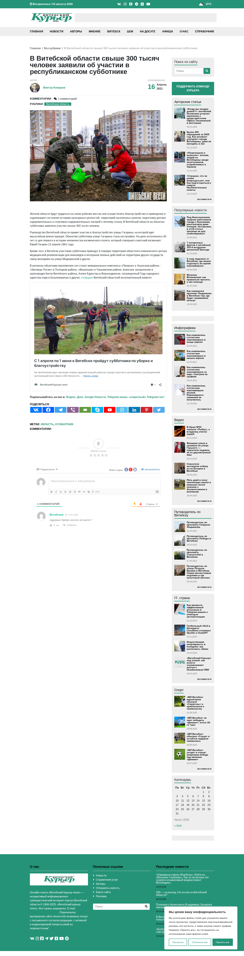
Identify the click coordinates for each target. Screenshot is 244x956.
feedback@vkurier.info (44, 912)
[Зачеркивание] (65, 492)
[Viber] (73, 410)
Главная (36, 31)
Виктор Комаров (54, 87)
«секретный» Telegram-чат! (146, 397)
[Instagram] (122, 410)
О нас (184, 31)
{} (93, 491)
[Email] (85, 410)
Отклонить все (200, 942)
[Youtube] (110, 410)
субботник (64, 424)
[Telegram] (60, 410)
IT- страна (182, 598)
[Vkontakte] (36, 410)
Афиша (167, 31)
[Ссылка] (88, 492)
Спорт (179, 690)
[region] (200, 928)
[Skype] (97, 410)
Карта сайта (103, 892)
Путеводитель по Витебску (187, 513)
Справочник (204, 31)
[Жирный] (51, 492)
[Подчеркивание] (60, 492)
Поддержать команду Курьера (192, 88)
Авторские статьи (187, 102)
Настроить (178, 942)
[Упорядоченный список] (70, 492)
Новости (56, 31)
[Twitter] (159, 410)
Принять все (222, 942)
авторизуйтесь (152, 469)
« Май (178, 825)
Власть (48, 424)
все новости (203, 199)
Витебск (113, 31)
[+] (97, 491)
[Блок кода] (84, 492)
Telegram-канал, (117, 397)
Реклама (101, 896)
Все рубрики (52, 48)
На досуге (147, 31)
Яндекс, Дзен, (75, 397)
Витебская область (57, 104)
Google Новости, (96, 397)
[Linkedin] (134, 410)
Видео (179, 420)
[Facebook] (48, 410)
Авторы (76, 31)
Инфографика (185, 328)
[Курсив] (56, 492)
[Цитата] (79, 492)
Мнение (95, 31)
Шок (130, 31)
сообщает (87, 277)
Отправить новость (108, 888)
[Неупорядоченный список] (74, 492)
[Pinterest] (146, 410)
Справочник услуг (107, 879)
